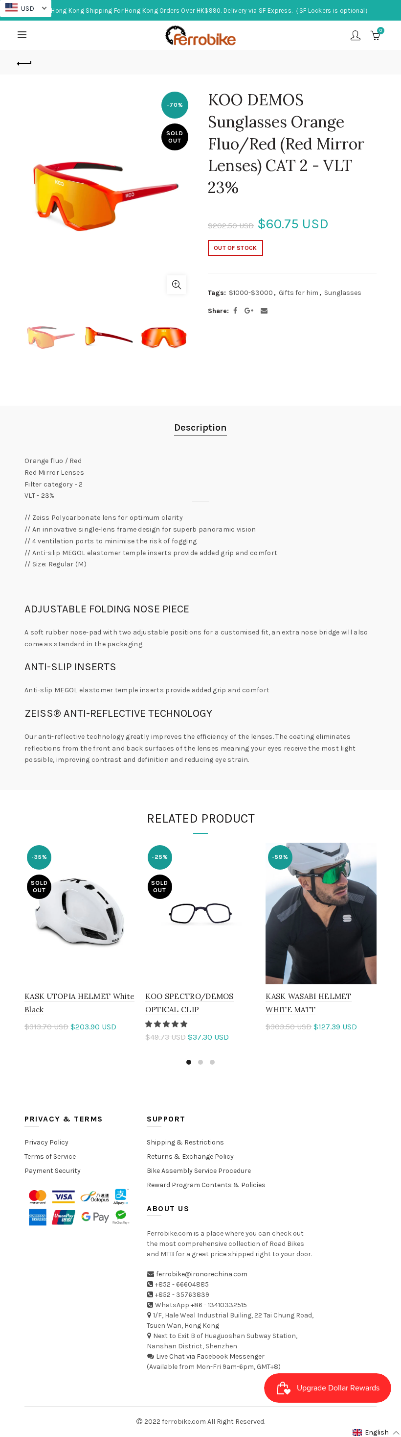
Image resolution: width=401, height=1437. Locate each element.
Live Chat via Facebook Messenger (210, 1356)
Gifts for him (298, 293)
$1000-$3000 (251, 293)
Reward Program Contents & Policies (206, 1185)
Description (200, 427)
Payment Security (52, 1171)
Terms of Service (50, 1156)
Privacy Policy (46, 1142)
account (355, 35)
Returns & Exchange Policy (190, 1156)
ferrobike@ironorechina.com (201, 1274)
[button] (167, 1024)
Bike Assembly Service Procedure (199, 1171)
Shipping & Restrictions (185, 1142)
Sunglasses (342, 293)
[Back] (25, 62)
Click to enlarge (176, 284)
